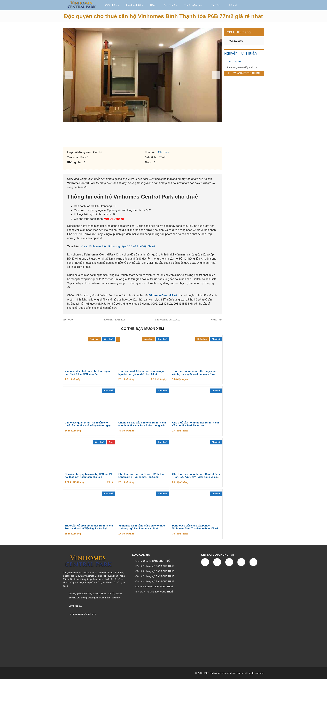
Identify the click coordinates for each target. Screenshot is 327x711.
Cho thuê (164, 152)
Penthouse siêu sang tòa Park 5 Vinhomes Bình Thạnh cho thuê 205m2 (195, 527)
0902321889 (236, 40)
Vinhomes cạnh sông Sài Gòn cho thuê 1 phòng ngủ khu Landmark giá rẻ (141, 527)
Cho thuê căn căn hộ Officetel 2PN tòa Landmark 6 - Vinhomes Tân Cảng (141, 475)
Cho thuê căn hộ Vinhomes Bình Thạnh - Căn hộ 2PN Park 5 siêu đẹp (196, 424)
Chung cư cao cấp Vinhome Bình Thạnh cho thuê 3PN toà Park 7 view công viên (142, 424)
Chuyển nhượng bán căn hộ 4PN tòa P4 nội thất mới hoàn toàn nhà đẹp (88, 475)
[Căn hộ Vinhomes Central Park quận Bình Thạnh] (81, 5)
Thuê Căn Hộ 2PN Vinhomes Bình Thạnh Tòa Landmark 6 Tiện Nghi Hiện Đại (89, 527)
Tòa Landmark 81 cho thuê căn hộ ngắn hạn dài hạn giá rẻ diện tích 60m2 (141, 372)
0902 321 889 (75, 606)
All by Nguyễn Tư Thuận (244, 73)
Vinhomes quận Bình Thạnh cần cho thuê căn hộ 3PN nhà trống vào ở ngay (88, 424)
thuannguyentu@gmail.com (82, 614)
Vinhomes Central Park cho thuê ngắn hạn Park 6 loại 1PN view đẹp (87, 372)
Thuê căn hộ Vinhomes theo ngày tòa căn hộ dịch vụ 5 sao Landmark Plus (194, 372)
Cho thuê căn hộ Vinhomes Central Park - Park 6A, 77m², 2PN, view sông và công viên (196, 477)
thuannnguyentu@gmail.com (242, 67)
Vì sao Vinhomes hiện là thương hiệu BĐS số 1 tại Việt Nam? (118, 246)
